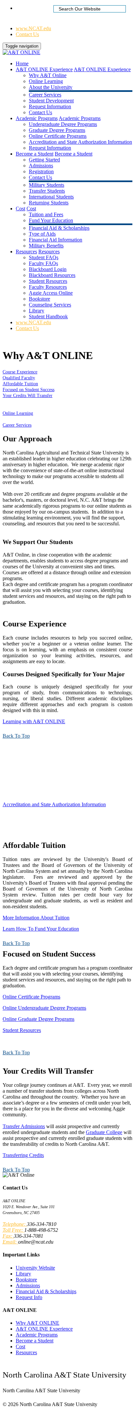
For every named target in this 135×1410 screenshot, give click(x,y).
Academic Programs (37, 118)
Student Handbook (48, 316)
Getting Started (44, 159)
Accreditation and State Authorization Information (80, 142)
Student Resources (48, 281)
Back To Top (16, 736)
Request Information (50, 106)
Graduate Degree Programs (57, 130)
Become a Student (34, 154)
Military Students (46, 185)
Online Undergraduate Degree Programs (44, 1008)
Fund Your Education (51, 220)
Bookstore (39, 299)
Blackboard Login (48, 269)
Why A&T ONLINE (37, 1323)
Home (22, 8)
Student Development (51, 100)
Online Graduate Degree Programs (38, 1019)
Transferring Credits (23, 1155)
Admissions (41, 165)
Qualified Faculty (19, 377)
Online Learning (46, 81)
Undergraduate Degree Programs (63, 124)
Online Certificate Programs (58, 136)
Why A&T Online (48, 75)
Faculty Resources (48, 287)
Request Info (29, 1297)
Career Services (45, 94)
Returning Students (48, 202)
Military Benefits (46, 245)
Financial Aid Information (55, 239)
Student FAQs (43, 257)
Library (36, 310)
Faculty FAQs (43, 263)
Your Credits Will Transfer (27, 395)
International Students (51, 197)
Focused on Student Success (28, 389)
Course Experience (20, 371)
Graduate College (104, 1132)
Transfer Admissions (24, 1126)
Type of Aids (42, 234)
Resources (26, 251)
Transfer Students (47, 191)
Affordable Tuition (20, 383)
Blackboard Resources (52, 275)
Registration (41, 171)
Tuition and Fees (46, 214)
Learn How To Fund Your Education (41, 929)
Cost (20, 208)
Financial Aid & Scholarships (59, 228)
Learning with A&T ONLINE (34, 721)
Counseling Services (50, 304)
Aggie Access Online (51, 293)
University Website (35, 1268)
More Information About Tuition (36, 917)
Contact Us (27, 34)
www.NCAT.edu (33, 28)
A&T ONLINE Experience (44, 69)
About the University (50, 87)
